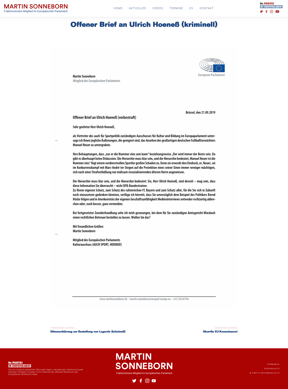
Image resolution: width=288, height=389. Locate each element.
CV (191, 8)
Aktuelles (137, 8)
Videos (157, 8)
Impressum (273, 364)
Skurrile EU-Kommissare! (220, 331)
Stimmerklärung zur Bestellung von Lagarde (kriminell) (87, 331)
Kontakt (207, 8)
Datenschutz (272, 368)
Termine (176, 8)
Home (118, 8)
